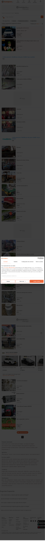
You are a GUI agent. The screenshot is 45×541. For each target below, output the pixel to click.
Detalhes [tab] (15, 261)
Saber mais (22, 281)
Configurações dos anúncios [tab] (28, 261)
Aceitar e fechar (36, 281)
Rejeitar (8, 281)
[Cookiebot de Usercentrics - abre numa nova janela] (38, 258)
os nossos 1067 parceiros (9, 267)
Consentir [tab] (5, 261)
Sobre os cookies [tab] (39, 261)
